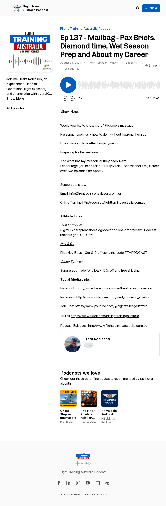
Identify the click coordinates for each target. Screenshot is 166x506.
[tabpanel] (110, 227)
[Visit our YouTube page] (88, 483)
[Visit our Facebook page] (59, 483)
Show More (15, 98)
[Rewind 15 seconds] (65, 98)
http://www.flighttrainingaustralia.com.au (117, 325)
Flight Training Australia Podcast (35, 8)
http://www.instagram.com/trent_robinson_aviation (113, 297)
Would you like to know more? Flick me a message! (97, 125)
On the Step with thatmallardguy (71, 414)
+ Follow (151, 8)
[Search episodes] (137, 8)
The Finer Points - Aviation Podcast (88, 416)
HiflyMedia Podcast (109, 412)
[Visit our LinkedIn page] (68, 483)
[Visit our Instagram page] (78, 483)
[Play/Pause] (68, 85)
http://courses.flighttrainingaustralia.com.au (113, 202)
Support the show (73, 185)
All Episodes (15, 108)
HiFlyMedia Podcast (118, 166)
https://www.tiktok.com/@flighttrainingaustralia (105, 316)
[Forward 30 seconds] (72, 98)
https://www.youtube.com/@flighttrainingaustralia (111, 306)
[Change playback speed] (81, 98)
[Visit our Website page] (98, 483)
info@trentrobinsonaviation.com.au (95, 193)
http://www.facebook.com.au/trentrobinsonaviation (114, 288)
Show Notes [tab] (70, 112)
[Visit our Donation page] (107, 483)
